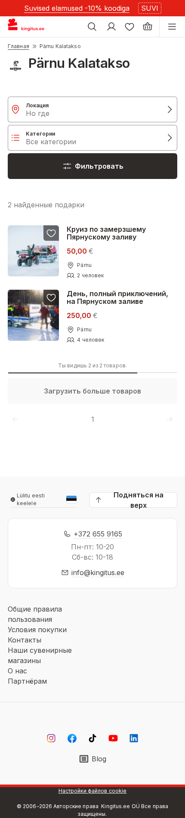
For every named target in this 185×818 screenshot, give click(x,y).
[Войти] (111, 26)
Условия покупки (37, 629)
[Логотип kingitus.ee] (29, 26)
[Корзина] (148, 26)
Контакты (24, 640)
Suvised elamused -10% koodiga (77, 8)
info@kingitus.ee (97, 572)
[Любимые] (129, 26)
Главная (18, 46)
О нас (17, 671)
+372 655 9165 (98, 534)
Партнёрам (27, 681)
